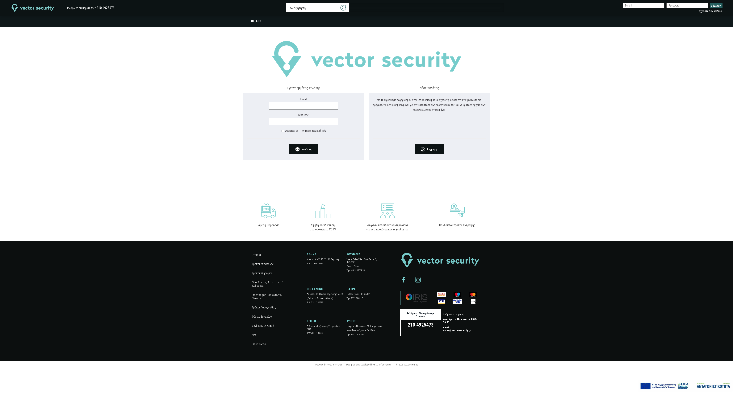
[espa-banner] (685, 386)
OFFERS (256, 21)
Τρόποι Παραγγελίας (264, 307)
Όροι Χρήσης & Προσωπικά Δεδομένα (267, 284)
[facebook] (403, 279)
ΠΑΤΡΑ (351, 289)
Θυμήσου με (291, 131)
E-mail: (304, 99)
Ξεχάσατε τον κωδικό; (710, 11)
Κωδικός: (303, 115)
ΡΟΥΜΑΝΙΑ (353, 254)
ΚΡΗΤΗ (311, 321)
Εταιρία (256, 255)
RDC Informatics (382, 364)
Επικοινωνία (259, 344)
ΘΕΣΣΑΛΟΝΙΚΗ (316, 289)
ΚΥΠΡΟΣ (351, 321)
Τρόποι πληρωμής (262, 273)
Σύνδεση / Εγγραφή (263, 326)
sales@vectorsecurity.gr (457, 330)
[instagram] (418, 279)
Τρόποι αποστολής (263, 264)
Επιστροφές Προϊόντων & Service (267, 296)
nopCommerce (334, 364)
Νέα (254, 335)
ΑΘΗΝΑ (311, 254)
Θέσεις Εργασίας (262, 316)
